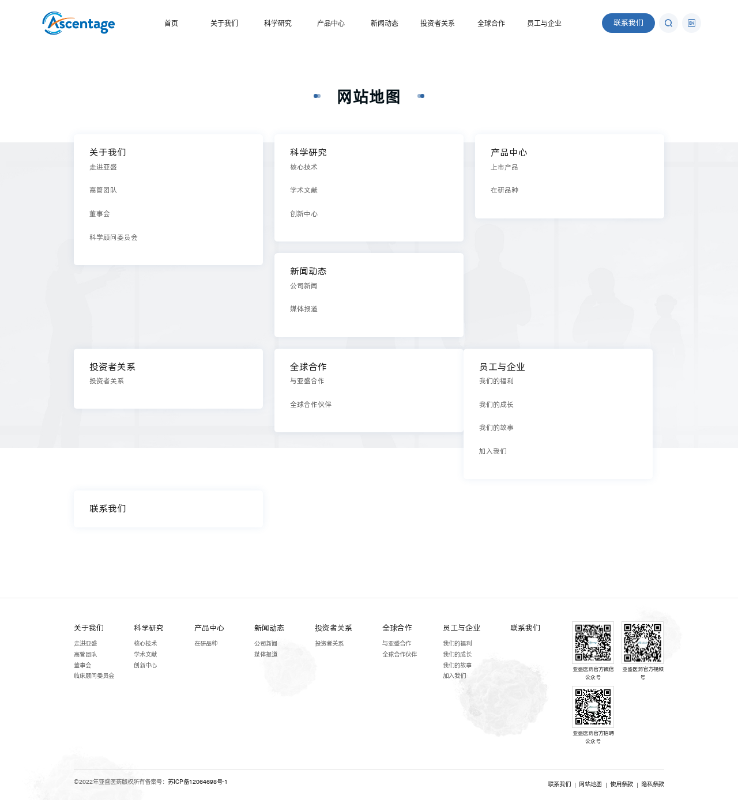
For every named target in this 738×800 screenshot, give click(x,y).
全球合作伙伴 (399, 654)
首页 (171, 24)
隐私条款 (652, 784)
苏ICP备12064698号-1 (198, 782)
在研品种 (205, 643)
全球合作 (491, 24)
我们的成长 (457, 654)
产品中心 (331, 24)
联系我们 (628, 23)
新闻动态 (384, 24)
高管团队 (85, 654)
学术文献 (145, 654)
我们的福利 (457, 643)
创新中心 (145, 665)
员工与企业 (544, 24)
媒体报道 (265, 654)
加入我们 (454, 675)
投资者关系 (437, 24)
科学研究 (278, 24)
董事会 (82, 665)
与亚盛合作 (396, 643)
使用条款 (621, 784)
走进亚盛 (85, 643)
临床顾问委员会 (94, 675)
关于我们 (224, 24)
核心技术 (145, 643)
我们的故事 (457, 665)
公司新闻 (265, 643)
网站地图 (369, 95)
